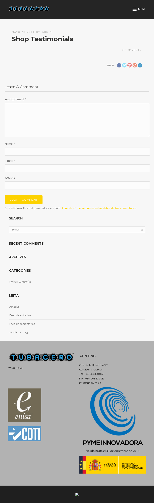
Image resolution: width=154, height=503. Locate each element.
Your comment (15, 99)
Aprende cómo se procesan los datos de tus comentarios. (99, 208)
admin (47, 32)
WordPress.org (18, 332)
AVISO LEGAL (15, 368)
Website (10, 177)
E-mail (10, 161)
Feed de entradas (20, 315)
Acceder (14, 306)
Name (10, 144)
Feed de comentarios (22, 324)
